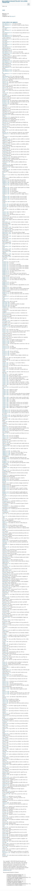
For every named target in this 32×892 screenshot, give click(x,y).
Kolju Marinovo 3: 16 (7, 49)
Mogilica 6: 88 (5, 301)
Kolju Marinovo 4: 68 (7, 69)
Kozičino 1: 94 (5, 100)
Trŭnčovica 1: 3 (5, 133)
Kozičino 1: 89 (5, 98)
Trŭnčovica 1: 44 (6, 167)
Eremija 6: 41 (5, 261)
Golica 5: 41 (5, 90)
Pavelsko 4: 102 (6, 617)
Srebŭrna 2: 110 (5, 196)
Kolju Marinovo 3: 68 (7, 71)
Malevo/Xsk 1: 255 (6, 254)
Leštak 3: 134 (5, 382)
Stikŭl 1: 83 (4, 530)
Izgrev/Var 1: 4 (5, 107)
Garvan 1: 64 (5, 209)
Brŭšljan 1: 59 (5, 489)
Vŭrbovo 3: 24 (5, 183)
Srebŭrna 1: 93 (5, 193)
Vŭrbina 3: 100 (5, 774)
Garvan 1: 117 (5, 211)
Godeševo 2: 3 (5, 307)
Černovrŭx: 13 (5, 495)
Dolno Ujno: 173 (5, 303)
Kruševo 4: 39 (5, 347)
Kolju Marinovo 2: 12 (7, 35)
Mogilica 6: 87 (5, 296)
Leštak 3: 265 (5, 399)
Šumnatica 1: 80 (6, 416)
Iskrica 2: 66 (5, 841)
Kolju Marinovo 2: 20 (7, 51)
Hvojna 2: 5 (4, 630)
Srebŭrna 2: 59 (5, 191)
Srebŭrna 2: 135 (5, 199)
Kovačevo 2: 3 (5, 315)
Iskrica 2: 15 (5, 814)
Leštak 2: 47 (5, 374)
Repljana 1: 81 (5, 181)
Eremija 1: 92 (5, 269)
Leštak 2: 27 (5, 357)
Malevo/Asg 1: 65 (6, 581)
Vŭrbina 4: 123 (5, 784)
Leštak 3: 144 (5, 383)
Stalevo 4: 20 (5, 428)
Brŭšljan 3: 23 (5, 477)
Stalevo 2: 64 (5, 435)
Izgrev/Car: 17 (5, 554)
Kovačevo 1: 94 (5, 320)
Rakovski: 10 (5, 122)
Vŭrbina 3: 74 (5, 759)
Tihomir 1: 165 (5, 802)
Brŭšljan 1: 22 (5, 475)
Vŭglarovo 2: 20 (5, 445)
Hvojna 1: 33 (5, 644)
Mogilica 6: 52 (5, 284)
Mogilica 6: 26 (5, 273)
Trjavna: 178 (5, 703)
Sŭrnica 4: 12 (5, 681)
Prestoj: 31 (4, 662)
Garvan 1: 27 (5, 205)
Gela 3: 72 (4, 518)
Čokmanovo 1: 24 (6, 511)
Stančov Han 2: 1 (6, 667)
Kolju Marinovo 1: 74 (7, 73)
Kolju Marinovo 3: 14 (7, 39)
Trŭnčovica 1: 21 (6, 156)
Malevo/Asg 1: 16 (6, 563)
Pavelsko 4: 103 (6, 619)
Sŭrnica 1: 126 (5, 692)
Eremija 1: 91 (5, 265)
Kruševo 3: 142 (5, 352)
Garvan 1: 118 (5, 213)
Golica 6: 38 (5, 85)
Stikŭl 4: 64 (4, 525)
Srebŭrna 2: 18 (5, 185)
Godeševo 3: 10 (5, 312)
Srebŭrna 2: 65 (5, 192)
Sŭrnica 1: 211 (5, 696)
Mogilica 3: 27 (5, 274)
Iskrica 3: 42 (5, 827)
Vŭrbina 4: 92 (5, 767)
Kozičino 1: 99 (5, 101)
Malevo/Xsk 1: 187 (6, 232)
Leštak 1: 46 (5, 371)
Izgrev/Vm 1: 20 (6, 114)
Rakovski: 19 (5, 127)
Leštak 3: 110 (5, 380)
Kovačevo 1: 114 (6, 325)
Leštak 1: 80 (5, 379)
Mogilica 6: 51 (5, 283)
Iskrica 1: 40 (5, 824)
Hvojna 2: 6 (4, 635)
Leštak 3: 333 (5, 406)
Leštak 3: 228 (5, 397)
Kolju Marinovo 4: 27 (7, 55)
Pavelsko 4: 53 (5, 614)
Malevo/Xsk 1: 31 (6, 222)
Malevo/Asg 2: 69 (6, 584)
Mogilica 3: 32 (5, 279)
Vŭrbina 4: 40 (5, 728)
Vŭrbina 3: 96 (5, 772)
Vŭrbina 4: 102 (5, 777)
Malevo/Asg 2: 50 (6, 571)
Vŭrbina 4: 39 (5, 723)
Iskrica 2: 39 (5, 822)
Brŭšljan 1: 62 (5, 492)
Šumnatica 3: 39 (6, 412)
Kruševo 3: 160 (5, 355)
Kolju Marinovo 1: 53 (7, 67)
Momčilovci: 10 (5, 591)
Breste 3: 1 (4, 851)
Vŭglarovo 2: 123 (6, 452)
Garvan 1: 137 (5, 217)
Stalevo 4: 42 (5, 430)
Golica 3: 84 (5, 92)
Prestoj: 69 (4, 664)
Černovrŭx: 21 (5, 498)
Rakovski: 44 (5, 132)
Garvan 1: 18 (5, 204)
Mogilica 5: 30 (5, 277)
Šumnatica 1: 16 (6, 410)
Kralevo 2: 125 (5, 341)
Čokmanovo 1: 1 (6, 500)
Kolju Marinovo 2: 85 (7, 76)
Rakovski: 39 (5, 130)
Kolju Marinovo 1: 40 (7, 62)
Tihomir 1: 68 (5, 800)
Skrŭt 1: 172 (5, 424)
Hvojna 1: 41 (5, 657)
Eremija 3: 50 (5, 263)
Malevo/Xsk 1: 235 (6, 249)
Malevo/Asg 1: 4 (6, 557)
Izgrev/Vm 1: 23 (6, 117)
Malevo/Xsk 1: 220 (6, 233)
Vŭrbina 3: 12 (5, 715)
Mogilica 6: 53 (5, 287)
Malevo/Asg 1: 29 (6, 566)
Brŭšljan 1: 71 (5, 493)
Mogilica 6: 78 (5, 293)
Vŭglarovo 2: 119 (6, 451)
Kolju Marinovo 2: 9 (6, 30)
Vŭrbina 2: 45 (5, 749)
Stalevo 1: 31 (5, 429)
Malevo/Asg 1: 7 (6, 559)
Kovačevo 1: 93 (5, 318)
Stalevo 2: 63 (5, 433)
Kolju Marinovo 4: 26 (7, 53)
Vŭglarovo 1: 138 (6, 453)
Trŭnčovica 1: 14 (6, 139)
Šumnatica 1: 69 (6, 415)
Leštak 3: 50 (5, 375)
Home (3, 6)
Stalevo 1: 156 (5, 443)
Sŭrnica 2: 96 (5, 685)
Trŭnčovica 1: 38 (6, 161)
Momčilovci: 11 (5, 594)
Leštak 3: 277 (5, 402)
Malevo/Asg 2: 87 (6, 589)
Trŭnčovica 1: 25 (6, 159)
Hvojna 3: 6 (4, 632)
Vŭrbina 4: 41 (5, 733)
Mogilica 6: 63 (5, 288)
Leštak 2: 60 (5, 376)
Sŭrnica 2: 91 (5, 682)
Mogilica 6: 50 (5, 282)
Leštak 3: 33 (5, 362)
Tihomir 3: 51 (5, 797)
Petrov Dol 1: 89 (6, 791)
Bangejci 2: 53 (5, 462)
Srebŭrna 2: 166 (5, 201)
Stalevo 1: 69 (5, 440)
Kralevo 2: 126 (5, 342)
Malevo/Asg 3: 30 (6, 568)
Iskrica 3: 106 (5, 843)
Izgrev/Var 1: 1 (5, 104)
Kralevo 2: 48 (5, 332)
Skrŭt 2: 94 (4, 421)
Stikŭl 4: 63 (4, 522)
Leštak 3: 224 (5, 394)
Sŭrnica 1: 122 (5, 689)
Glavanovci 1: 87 (6, 852)
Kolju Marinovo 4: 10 (7, 32)
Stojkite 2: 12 (5, 678)
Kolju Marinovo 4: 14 (7, 46)
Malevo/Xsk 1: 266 (6, 256)
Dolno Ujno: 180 (5, 305)
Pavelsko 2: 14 (5, 599)
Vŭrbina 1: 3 (5, 705)
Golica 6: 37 (5, 81)
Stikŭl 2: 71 (4, 526)
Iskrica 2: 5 (4, 804)
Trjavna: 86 (4, 699)
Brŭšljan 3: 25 (5, 479)
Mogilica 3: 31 (5, 278)
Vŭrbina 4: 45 (5, 751)
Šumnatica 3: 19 (6, 411)
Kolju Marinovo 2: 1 (6, 23)
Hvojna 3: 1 (4, 622)
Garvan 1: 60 (5, 206)
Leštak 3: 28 (5, 360)
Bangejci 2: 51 (5, 461)
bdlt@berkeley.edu (7, 870)
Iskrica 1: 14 (5, 809)
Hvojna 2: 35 (5, 651)
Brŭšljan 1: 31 (5, 483)
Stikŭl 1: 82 (4, 527)
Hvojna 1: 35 (5, 649)
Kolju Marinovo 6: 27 (7, 58)
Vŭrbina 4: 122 (5, 779)
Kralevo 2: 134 (5, 343)
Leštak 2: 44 (5, 369)
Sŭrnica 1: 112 (5, 687)
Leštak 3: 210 (5, 387)
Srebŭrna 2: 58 (5, 188)
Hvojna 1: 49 (5, 659)
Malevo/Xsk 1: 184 (6, 227)
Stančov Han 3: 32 (6, 672)
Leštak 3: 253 (5, 398)
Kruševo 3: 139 (5, 351)
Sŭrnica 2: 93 (5, 683)
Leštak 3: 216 (5, 389)
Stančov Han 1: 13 (6, 669)
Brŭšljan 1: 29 (5, 480)
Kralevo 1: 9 (5, 327)
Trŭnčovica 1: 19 (6, 149)
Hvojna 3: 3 (4, 625)
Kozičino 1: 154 (5, 103)
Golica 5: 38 (5, 82)
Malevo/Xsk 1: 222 (6, 241)
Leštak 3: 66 (5, 378)
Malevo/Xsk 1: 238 (6, 251)
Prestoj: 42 (4, 663)
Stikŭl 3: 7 (4, 521)
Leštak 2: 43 (5, 367)
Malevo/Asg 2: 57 (6, 576)
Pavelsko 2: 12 (5, 596)
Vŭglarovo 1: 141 (6, 454)
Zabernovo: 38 (5, 547)
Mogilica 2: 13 (5, 270)
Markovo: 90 (5, 219)
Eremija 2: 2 (5, 259)
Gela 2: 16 (4, 513)
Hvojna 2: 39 (5, 654)
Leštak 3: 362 (5, 407)
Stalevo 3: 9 (5, 426)
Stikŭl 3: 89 (4, 532)
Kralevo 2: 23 (5, 329)
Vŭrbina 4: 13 (5, 718)
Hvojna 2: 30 (5, 641)
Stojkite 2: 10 (5, 676)
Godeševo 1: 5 (5, 310)
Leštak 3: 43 (5, 365)
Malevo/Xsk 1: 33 (6, 224)
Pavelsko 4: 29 (5, 609)
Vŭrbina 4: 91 (5, 764)
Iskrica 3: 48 (5, 834)
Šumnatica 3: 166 (6, 419)
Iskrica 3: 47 (5, 829)
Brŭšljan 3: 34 (5, 485)
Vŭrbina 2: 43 (5, 736)
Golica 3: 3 (4, 77)
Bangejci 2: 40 (5, 458)
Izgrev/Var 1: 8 (5, 112)
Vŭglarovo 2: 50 (5, 448)
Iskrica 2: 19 (5, 819)
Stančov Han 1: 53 (6, 674)
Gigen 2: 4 (4, 786)
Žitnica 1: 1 (4, 172)
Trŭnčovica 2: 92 (6, 169)
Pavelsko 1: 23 (5, 604)
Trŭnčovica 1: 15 (6, 144)
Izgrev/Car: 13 (5, 549)
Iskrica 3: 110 (5, 846)
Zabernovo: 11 (5, 541)
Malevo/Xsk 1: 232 (6, 243)
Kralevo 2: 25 (5, 330)
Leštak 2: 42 (5, 364)
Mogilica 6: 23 (5, 271)
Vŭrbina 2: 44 (5, 741)
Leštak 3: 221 (5, 392)
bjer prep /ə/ (12, 16)
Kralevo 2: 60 (5, 337)
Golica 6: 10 (5, 78)
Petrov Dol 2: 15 (6, 788)
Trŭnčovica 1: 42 (6, 164)
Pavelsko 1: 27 (5, 607)
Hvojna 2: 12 (5, 639)
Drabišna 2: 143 (5, 306)
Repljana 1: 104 (5, 182)
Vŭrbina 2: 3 (5, 708)
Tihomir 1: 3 (5, 796)
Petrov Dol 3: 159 (6, 793)
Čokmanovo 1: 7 (6, 506)
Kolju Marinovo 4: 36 (7, 60)
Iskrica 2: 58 (5, 838)
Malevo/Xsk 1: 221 (6, 238)
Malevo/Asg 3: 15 (6, 561)
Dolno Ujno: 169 (5, 302)
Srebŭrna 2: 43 (5, 187)
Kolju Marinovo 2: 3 (6, 25)
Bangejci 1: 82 (5, 467)
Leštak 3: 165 (5, 384)
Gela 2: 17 (4, 516)
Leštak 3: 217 (5, 391)
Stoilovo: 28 (5, 540)
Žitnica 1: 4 (4, 174)
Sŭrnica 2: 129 (5, 694)
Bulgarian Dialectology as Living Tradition (14, 1)
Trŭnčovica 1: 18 (6, 146)
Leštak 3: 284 (5, 405)
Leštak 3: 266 (5, 401)
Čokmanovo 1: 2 (6, 503)
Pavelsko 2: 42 (5, 612)
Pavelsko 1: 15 (5, 602)
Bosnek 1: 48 (5, 855)
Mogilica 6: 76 (5, 292)
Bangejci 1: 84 (5, 470)
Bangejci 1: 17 (5, 457)
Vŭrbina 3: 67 (5, 756)
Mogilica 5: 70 (5, 289)
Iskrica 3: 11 (5, 806)
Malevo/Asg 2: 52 (6, 573)
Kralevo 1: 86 (5, 339)
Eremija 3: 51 (5, 264)
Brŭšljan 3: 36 (5, 486)
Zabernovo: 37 (5, 544)
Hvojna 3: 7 (4, 636)
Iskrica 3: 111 (5, 848)
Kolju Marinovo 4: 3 (6, 27)
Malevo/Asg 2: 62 (6, 579)
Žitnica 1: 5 (4, 177)
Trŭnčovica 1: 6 (5, 136)
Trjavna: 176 (5, 701)
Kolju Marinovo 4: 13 (7, 36)
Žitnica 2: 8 (4, 179)
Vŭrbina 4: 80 (5, 761)
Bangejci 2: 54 (5, 465)
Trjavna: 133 (5, 700)
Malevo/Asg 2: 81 (6, 586)
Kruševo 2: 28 (5, 346)
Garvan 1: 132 (5, 214)
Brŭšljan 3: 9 (5, 472)
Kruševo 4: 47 (5, 348)
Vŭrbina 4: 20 (5, 720)
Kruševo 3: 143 (5, 353)
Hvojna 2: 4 (4, 627)
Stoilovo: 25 (5, 538)
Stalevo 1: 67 (5, 438)
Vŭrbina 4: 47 (5, 754)
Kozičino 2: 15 (5, 95)
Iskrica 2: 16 (5, 816)
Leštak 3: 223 (5, 393)
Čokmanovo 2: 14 (6, 508)
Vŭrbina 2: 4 (5, 713)
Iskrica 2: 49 (5, 836)
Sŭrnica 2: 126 (5, 691)
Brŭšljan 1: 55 (5, 488)
